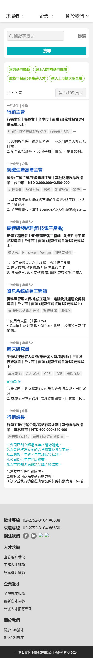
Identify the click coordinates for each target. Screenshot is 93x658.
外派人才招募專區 (18, 608)
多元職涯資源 (14, 572)
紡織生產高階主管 (25, 170)
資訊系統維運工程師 (27, 291)
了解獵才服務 (14, 593)
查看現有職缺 (14, 557)
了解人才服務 (14, 564)
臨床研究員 (18, 349)
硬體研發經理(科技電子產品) (35, 228)
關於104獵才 (14, 629)
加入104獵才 (14, 637)
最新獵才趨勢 (14, 601)
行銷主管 (16, 112)
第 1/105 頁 (69, 92)
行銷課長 (16, 417)
